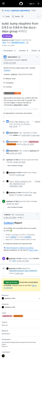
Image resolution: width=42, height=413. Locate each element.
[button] (37, 57)
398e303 (37, 121)
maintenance (11, 144)
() (13, 237)
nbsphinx (7, 70)
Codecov (9, 222)
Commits (24, 50)
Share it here (33, 250)
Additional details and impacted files (18, 244)
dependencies (33, 142)
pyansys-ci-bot (8, 40)
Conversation (10, 50)
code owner (26, 135)
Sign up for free (11, 282)
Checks (36, 50)
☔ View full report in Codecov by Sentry (18, 248)
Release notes (10, 78)
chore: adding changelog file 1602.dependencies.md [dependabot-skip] (20, 184)
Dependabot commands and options (18, 113)
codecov (7, 214)
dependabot (12, 57)
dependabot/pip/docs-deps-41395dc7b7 (18, 42)
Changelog (9, 83)
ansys (7, 10)
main (4, 42)
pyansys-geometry (21, 10)
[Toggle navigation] (3, 3)
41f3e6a (37, 181)
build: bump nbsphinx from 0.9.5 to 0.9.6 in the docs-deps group (19, 124)
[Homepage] (21, 3)
